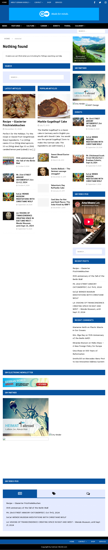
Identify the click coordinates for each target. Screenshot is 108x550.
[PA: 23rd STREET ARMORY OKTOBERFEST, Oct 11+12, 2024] (8, 177)
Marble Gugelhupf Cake (52, 121)
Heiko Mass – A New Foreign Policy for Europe (88, 344)
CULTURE (30, 25)
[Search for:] (91, 30)
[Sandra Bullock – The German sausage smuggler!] (43, 171)
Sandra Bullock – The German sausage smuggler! (60, 171)
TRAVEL (67, 25)
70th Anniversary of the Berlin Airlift (88, 337)
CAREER (43, 25)
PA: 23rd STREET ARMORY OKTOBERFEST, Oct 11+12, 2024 (24, 178)
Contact (37, 2)
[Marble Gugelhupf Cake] (54, 106)
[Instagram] (105, 2)
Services (58, 2)
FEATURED (15, 25)
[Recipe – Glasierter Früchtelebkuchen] (19, 106)
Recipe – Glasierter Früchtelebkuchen (14, 123)
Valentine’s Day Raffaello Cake (58, 186)
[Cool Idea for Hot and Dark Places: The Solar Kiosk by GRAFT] (43, 202)
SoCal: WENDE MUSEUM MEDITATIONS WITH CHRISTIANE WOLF (25, 198)
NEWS (4, 25)
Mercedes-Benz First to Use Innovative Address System (89, 360)
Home (4, 2)
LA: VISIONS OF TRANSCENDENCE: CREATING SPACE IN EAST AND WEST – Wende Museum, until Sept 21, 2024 (25, 219)
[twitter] (100, 2)
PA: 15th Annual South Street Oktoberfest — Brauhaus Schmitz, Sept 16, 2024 (95, 159)
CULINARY (79, 25)
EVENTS (56, 25)
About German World (20, 2)
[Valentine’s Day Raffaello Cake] (43, 188)
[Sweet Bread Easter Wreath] (43, 157)
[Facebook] (94, 2)
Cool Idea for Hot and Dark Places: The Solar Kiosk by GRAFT (60, 202)
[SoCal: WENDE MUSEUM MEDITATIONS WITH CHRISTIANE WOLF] (8, 197)
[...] (33, 149)
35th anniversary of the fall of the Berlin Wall (25, 160)
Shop (49, 2)
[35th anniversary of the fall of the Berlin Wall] (8, 161)
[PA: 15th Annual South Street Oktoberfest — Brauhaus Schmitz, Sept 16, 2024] (78, 159)
